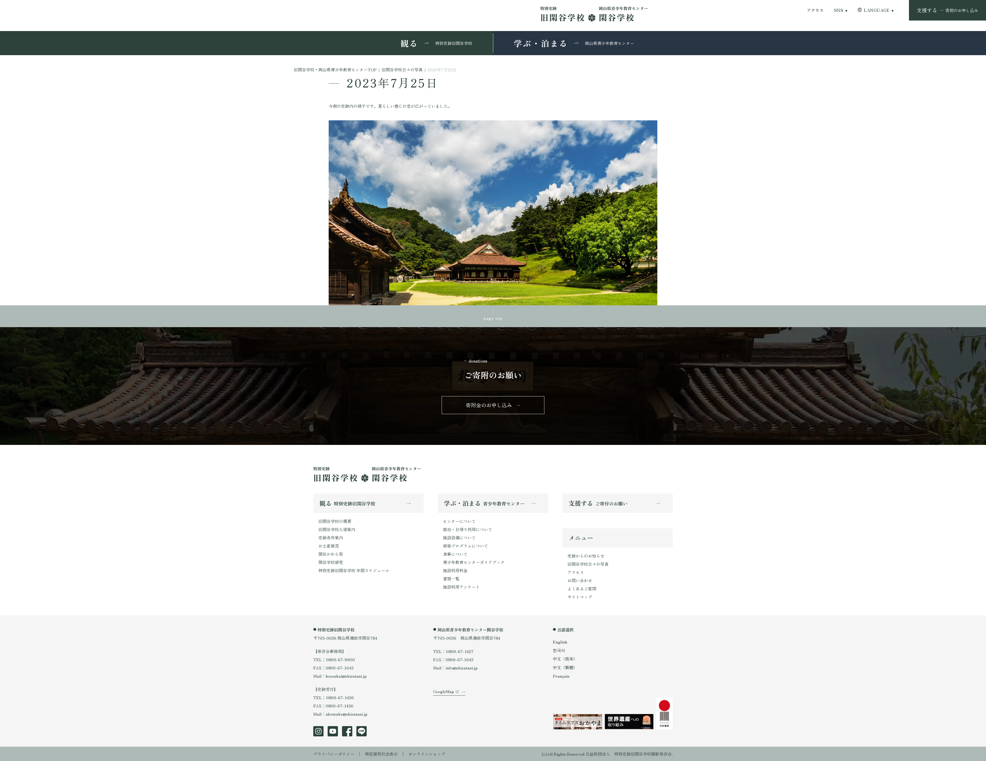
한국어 (559, 650)
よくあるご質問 (581, 589)
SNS (838, 10)
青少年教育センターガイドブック (474, 562)
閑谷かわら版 (330, 554)
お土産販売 (328, 546)
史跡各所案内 (330, 537)
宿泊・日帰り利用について (467, 529)
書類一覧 (451, 578)
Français (561, 676)
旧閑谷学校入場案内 (336, 529)
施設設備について (459, 537)
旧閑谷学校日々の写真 (588, 564)
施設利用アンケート (461, 587)
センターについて (459, 521)
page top (493, 318)
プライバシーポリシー (333, 754)
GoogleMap (443, 691)
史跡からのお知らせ (585, 556)
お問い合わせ (579, 580)
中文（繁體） (565, 667)
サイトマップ (579, 597)
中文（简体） (565, 659)
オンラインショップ (426, 754)
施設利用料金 (455, 570)
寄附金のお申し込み (489, 405)
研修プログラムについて (465, 546)
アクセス (815, 10)
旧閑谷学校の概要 (334, 521)
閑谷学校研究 (330, 562)
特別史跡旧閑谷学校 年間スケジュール (353, 570)
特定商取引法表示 (381, 754)
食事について (455, 554)
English (560, 642)
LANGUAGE (876, 10)
